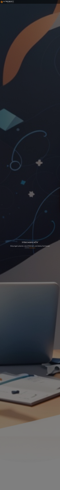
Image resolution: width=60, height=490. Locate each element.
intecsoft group (32, 247)
